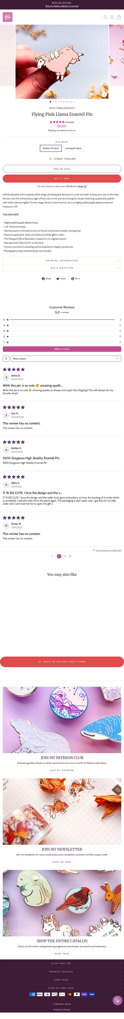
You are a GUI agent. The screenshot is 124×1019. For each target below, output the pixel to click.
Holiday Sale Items (65, 108)
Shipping (52, 130)
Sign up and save (61, 988)
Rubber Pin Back (51, 148)
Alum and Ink (61, 963)
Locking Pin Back (73, 148)
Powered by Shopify (62, 1009)
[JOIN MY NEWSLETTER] (62, 811)
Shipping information (62, 261)
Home (52, 108)
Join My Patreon (62, 770)
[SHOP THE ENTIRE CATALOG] (62, 903)
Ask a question (62, 268)
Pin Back (62, 142)
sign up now (62, 862)
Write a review (62, 349)
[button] (57, 122)
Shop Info (61, 980)
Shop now (62, 954)
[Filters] (6, 359)
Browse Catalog (61, 972)
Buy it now (62, 178)
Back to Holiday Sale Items (64, 661)
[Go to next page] (71, 556)
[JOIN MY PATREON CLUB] (62, 720)
